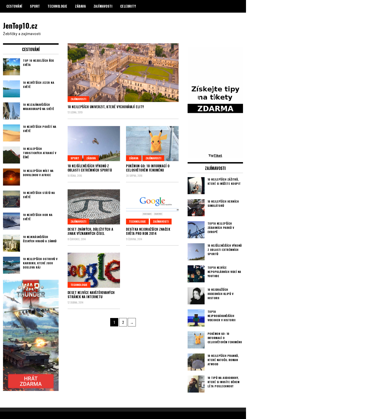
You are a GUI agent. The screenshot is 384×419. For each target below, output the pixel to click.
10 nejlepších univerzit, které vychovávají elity (106, 106)
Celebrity (128, 6)
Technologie (57, 6)
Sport (35, 6)
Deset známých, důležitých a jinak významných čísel (90, 231)
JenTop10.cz (20, 25)
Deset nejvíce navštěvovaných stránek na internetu (91, 294)
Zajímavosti (103, 6)
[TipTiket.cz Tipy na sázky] (215, 155)
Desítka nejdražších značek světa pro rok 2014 (148, 231)
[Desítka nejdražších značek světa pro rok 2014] (152, 206)
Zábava (80, 6)
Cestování (14, 6)
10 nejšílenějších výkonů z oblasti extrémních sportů (90, 168)
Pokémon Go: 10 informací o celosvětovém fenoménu (147, 168)
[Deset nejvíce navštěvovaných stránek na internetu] (94, 270)
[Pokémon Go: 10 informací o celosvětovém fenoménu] (152, 143)
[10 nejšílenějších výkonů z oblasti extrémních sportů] (94, 143)
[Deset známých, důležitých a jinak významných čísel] (94, 206)
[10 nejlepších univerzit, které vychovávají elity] (123, 72)
